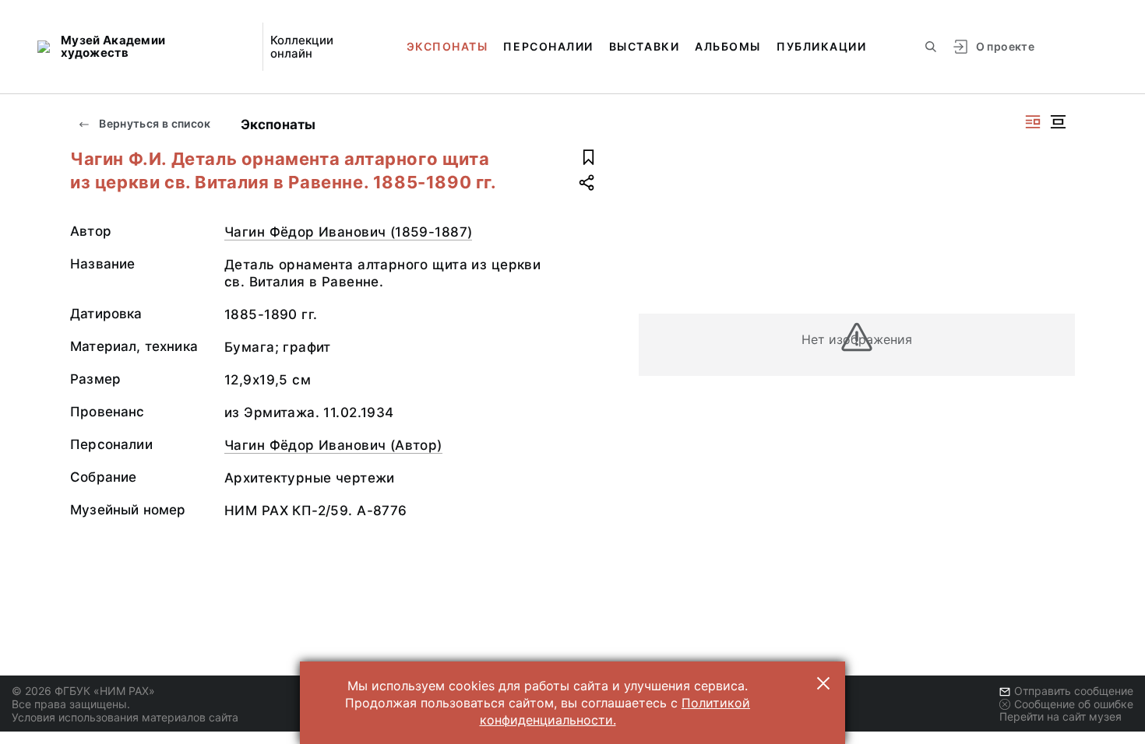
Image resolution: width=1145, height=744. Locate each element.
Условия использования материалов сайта (125, 717)
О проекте (1005, 46)
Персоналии (548, 46)
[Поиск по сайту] (931, 47)
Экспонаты (447, 46)
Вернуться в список (154, 123)
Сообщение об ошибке (1073, 704)
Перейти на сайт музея (1060, 716)
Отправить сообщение (1073, 690)
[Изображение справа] (1032, 121)
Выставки (644, 46)
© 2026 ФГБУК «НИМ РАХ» (83, 690)
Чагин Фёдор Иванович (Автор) (333, 445)
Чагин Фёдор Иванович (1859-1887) (348, 232)
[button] (823, 683)
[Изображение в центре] (1057, 121)
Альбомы (728, 46)
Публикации (821, 46)
